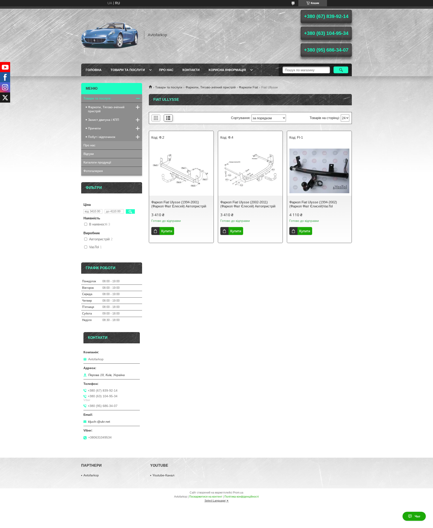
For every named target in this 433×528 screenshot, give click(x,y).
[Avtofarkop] (110, 35)
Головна (93, 70)
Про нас (166, 70)
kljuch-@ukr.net (99, 421)
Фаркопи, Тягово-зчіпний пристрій (211, 87)
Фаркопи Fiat (248, 87)
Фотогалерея (93, 171)
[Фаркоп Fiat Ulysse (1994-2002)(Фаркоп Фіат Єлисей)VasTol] (319, 171)
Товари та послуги (128, 70)
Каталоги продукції (97, 162)
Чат (417, 516)
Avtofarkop (91, 475)
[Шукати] (341, 70)
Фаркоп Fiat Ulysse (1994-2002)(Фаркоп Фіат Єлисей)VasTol (313, 204)
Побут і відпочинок (101, 137)
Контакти (191, 70)
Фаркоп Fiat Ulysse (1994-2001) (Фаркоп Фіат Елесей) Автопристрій (178, 204)
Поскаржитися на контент (205, 496)
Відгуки (88, 154)
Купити (166, 231)
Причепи (94, 128)
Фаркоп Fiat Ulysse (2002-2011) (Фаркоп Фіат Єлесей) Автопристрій (247, 204)
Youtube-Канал (163, 475)
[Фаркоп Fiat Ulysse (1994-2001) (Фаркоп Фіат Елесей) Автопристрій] (181, 171)
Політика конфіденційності (241, 496)
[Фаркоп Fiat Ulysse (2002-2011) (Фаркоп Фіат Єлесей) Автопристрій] (250, 171)
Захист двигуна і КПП (103, 120)
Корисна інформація (227, 70)
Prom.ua (238, 492)
